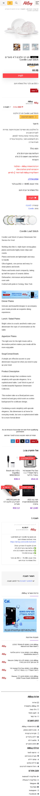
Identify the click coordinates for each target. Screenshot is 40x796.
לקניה (20, 76)
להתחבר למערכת (26, 581)
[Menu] (37, 3)
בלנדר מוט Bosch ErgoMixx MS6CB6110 (13, 473)
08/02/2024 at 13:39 (22, 530)
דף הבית (35, 9)
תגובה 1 (6, 107)
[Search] (16, 3)
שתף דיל (10, 3)
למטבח (23, 9)
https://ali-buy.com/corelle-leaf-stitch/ (23, 542)
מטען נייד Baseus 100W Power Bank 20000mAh (25, 677)
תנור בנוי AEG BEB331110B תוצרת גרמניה (30, 502)
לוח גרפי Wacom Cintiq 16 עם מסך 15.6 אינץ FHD (23, 661)
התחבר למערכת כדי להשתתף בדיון (24, 525)
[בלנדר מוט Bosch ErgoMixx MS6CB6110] (11, 457)
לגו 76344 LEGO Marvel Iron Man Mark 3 (25, 645)
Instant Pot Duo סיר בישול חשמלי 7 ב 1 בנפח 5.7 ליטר (30, 473)
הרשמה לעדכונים (27, 117)
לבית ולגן (29, 9)
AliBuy (30, 102)
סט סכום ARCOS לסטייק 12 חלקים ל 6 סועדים (12, 502)
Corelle (31, 208)
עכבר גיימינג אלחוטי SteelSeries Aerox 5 (24, 653)
